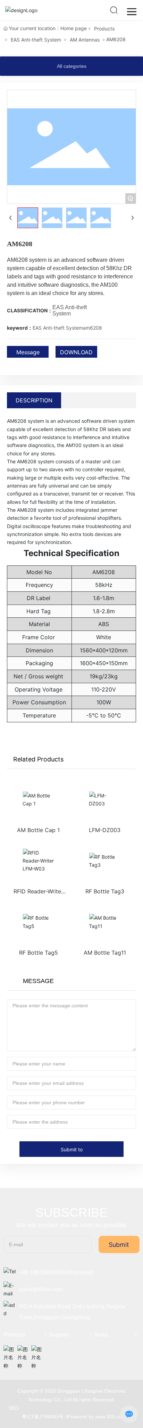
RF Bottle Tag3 (104, 891)
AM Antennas (85, 40)
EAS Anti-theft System (36, 40)
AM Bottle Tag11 (105, 952)
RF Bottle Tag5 (38, 952)
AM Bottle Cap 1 (38, 830)
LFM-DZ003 (104, 830)
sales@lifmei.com (41, 1289)
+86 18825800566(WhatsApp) (56, 1272)
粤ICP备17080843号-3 (45, 1416)
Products (104, 29)
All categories (71, 66)
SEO (14, 1408)
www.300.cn (108, 1416)
